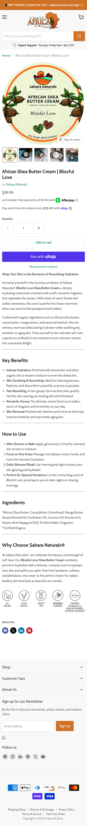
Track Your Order (55, 814)
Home (6, 55)
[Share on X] (13, 630)
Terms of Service (31, 814)
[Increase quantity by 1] (39, 228)
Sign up (64, 726)
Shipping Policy (17, 809)
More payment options (43, 266)
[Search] (79, 36)
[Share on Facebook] (5, 630)
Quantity (7, 218)
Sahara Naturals (16, 184)
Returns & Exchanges (42, 809)
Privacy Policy (67, 809)
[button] (10, 155)
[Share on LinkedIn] (21, 630)
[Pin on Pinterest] (29, 630)
